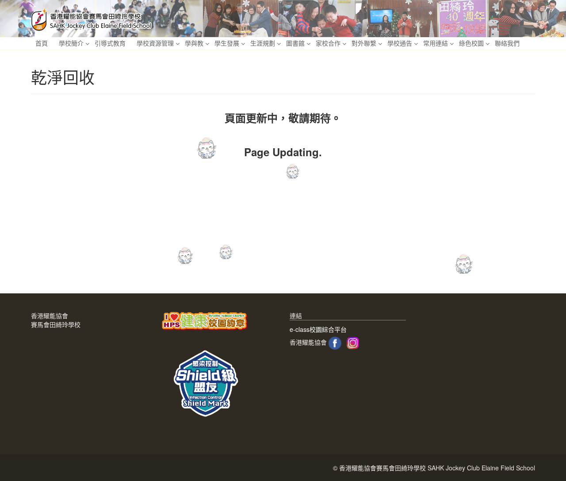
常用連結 (435, 42)
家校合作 (328, 42)
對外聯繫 (364, 42)
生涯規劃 (262, 42)
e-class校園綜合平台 (318, 329)
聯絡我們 (507, 42)
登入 (529, 3)
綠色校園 (471, 42)
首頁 (41, 42)
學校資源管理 (155, 42)
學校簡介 (71, 42)
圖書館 (295, 42)
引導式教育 (110, 42)
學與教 (194, 42)
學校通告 (399, 42)
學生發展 (226, 42)
